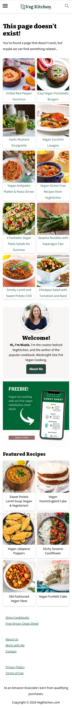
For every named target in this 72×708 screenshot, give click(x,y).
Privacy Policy (15, 667)
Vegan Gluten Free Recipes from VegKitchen (53, 191)
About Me (36, 369)
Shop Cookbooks (17, 617)
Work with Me (15, 645)
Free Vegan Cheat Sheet (22, 623)
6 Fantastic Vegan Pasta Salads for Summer (19, 244)
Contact (11, 651)
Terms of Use (15, 673)
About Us (12, 639)
